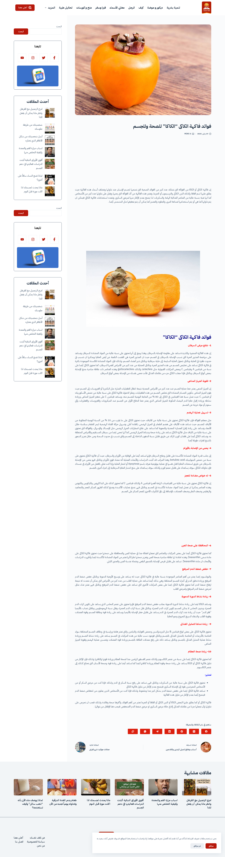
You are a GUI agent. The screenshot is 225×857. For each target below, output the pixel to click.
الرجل (131, 8)
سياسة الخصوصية (36, 842)
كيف (141, 8)
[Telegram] (157, 731)
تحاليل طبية (65, 8)
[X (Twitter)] (194, 731)
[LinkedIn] (169, 731)
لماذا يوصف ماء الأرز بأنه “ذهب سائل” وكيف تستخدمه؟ (30, 803)
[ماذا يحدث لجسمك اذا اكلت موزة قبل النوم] (50, 191)
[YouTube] (22, 57)
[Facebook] (206, 731)
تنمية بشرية (173, 8)
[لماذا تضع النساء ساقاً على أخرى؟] (50, 179)
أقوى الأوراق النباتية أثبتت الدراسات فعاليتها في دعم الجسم (30, 164)
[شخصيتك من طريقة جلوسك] (50, 128)
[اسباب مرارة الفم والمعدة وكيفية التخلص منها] (50, 152)
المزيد (51, 8)
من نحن (41, 846)
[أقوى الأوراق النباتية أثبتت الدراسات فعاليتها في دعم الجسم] (50, 164)
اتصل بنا (19, 842)
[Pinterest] (182, 731)
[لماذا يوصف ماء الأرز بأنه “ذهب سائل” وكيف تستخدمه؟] (28, 787)
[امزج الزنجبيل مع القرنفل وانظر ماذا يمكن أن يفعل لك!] (50, 113)
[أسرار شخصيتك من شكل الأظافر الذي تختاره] (50, 140)
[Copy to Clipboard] (133, 731)
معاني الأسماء (117, 8)
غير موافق (197, 845)
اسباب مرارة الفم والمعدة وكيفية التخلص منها (165, 802)
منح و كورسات (84, 8)
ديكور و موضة (155, 8)
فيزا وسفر (101, 8)
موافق (211, 845)
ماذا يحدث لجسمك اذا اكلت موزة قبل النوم (98, 802)
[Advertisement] (143, 162)
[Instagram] (33, 57)
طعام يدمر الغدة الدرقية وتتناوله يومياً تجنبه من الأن (63, 802)
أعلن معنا (22, 7)
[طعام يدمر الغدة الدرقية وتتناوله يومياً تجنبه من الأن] (62, 787)
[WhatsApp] (145, 731)
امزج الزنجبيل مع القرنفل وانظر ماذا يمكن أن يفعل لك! (31, 113)
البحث (59, 26)
